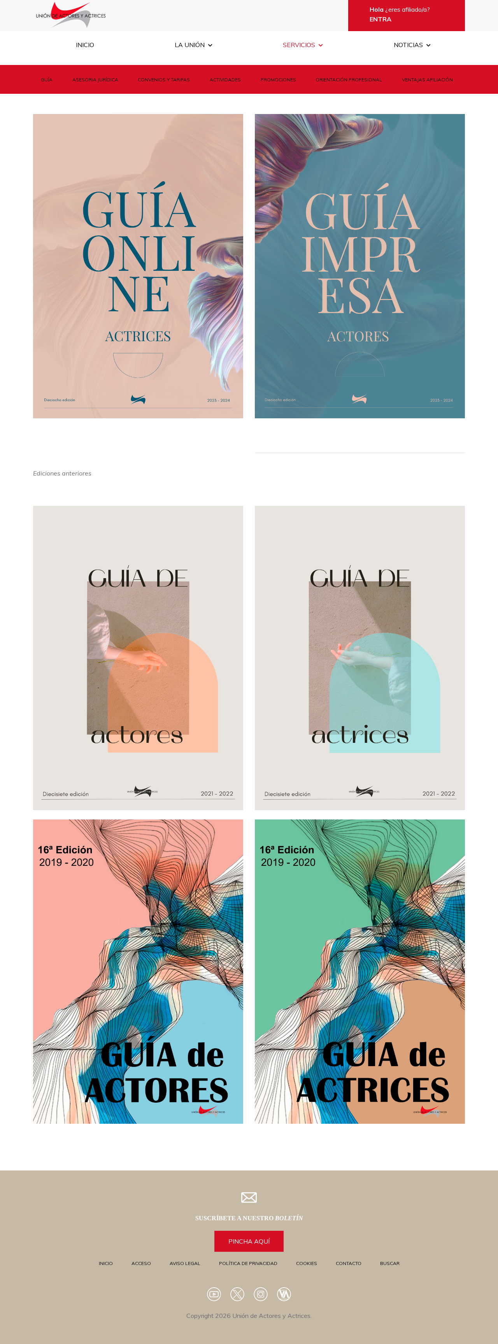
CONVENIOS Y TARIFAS (164, 79)
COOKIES (306, 1263)
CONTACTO (348, 1263)
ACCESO (141, 1263)
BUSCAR (390, 1263)
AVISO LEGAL (185, 1263)
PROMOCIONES (278, 79)
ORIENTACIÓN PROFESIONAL (349, 79)
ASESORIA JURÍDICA (95, 79)
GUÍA (47, 79)
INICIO (106, 1263)
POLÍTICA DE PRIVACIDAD (248, 1263)
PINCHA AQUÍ (249, 1241)
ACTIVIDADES (225, 79)
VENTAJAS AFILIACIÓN (427, 79)
